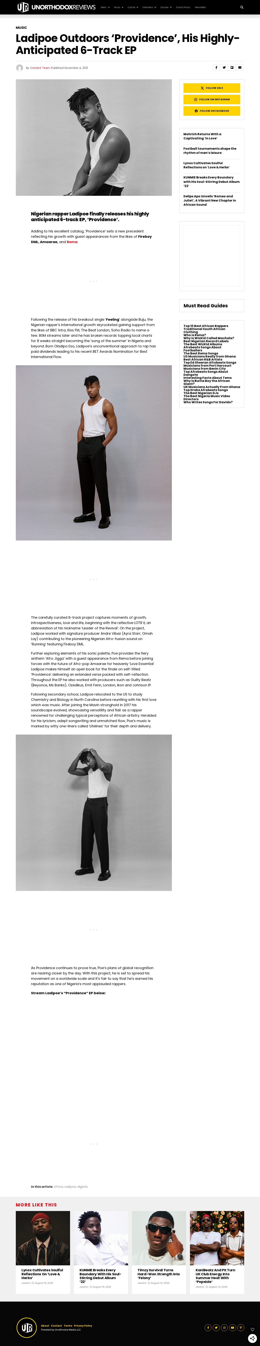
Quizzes (164, 7)
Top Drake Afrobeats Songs (205, 390)
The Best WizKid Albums (202, 344)
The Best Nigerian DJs (201, 393)
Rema (72, 241)
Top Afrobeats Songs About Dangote (205, 373)
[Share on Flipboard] (232, 67)
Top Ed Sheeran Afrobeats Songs (209, 362)
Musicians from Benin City (204, 368)
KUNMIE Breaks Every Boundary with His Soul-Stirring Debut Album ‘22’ (211, 181)
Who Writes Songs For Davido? (208, 402)
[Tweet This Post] (224, 67)
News (104, 7)
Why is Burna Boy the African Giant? (206, 382)
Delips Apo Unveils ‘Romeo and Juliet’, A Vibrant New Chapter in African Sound (209, 200)
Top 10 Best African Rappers (205, 326)
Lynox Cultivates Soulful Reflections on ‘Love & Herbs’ (206, 165)
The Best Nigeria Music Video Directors (206, 397)
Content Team (40, 68)
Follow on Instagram (214, 99)
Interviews (148, 7)
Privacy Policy (83, 1325)
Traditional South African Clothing (204, 330)
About (45, 1325)
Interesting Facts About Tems (207, 378)
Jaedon (26, 1283)
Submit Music (183, 7)
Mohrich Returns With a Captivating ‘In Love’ (202, 136)
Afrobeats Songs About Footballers (202, 349)
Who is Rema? (194, 335)
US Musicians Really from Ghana (209, 356)
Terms (68, 1325)
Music (117, 7)
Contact (56, 1325)
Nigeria (82, 1186)
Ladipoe (79, 213)
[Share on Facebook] (216, 67)
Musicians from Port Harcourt (207, 365)
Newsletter (200, 7)
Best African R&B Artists (202, 359)
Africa (58, 1186)
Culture (131, 7)
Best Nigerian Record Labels (206, 341)
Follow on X (214, 88)
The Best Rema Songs (200, 353)
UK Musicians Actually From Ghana (211, 387)
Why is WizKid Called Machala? (208, 338)
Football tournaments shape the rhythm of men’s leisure (209, 150)
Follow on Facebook (214, 110)
